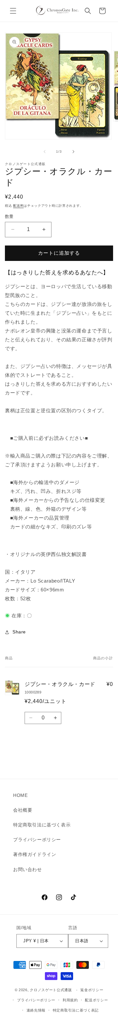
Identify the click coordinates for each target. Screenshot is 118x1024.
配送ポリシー (96, 1000)
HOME (20, 795)
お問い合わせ (27, 869)
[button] (13, 11)
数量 (9, 216)
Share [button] (19, 631)
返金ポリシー (91, 990)
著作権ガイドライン (34, 854)
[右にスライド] (73, 151)
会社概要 (22, 810)
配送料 (18, 205)
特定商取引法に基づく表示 (41, 824)
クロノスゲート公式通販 (51, 990)
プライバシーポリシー (37, 839)
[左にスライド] (44, 151)
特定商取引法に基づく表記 (76, 1010)
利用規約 (70, 1000)
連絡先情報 (36, 1010)
